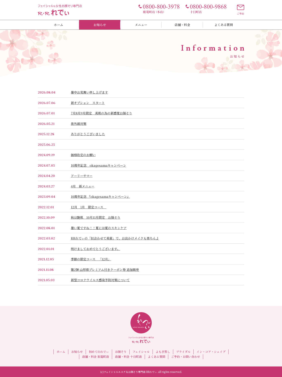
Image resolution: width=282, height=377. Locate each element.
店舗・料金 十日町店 (128, 356)
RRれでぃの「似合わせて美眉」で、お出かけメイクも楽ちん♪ (115, 238)
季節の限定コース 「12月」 (91, 259)
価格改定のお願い (83, 155)
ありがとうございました (88, 134)
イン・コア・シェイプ (211, 352)
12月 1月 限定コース (88, 207)
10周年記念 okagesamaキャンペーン (98, 165)
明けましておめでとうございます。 (95, 249)
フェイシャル (141, 352)
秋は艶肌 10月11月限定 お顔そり (95, 217)
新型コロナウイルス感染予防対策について (100, 280)
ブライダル (183, 352)
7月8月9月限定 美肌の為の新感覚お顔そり (101, 113)
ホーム (58, 25)
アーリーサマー (81, 175)
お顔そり (121, 352)
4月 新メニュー (82, 186)
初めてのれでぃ (99, 352)
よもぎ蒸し (163, 352)
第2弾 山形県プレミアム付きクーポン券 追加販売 (105, 269)
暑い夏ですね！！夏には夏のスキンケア (99, 228)
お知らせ (100, 25)
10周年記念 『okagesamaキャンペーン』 (100, 196)
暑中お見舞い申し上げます (89, 92)
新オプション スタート (88, 103)
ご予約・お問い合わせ (185, 356)
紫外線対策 (78, 123)
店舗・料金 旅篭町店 (95, 356)
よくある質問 (223, 25)
